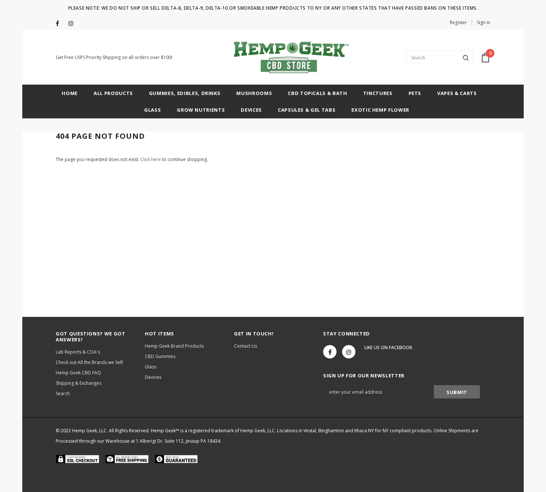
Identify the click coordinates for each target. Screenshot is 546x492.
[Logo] (289, 57)
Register (458, 22)
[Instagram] (73, 23)
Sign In (483, 22)
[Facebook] (60, 23)
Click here (151, 159)
